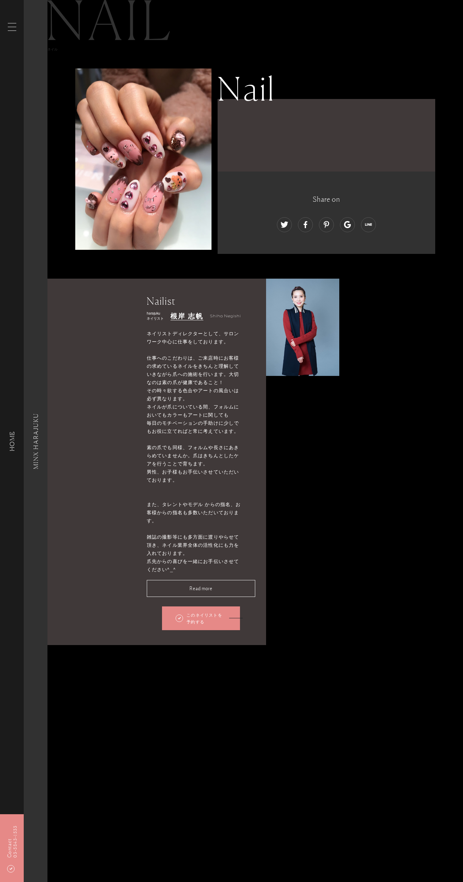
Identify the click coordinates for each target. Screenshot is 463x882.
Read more (200, 588)
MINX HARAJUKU (35, 441)
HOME (12, 441)
